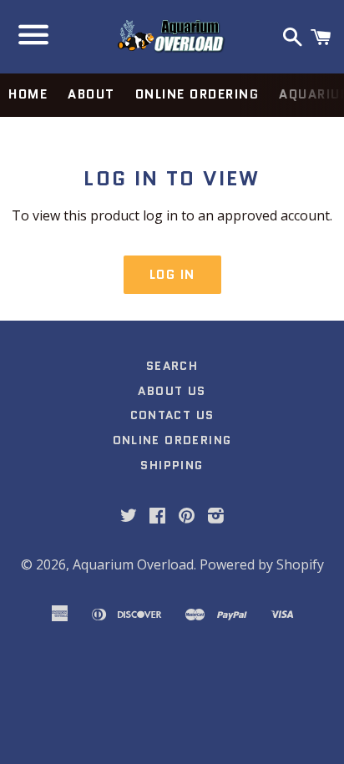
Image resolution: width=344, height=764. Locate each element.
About (91, 94)
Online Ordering (197, 94)
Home (28, 94)
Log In (172, 275)
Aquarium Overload (133, 564)
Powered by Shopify (262, 564)
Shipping (171, 465)
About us (171, 390)
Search (172, 365)
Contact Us (172, 415)
